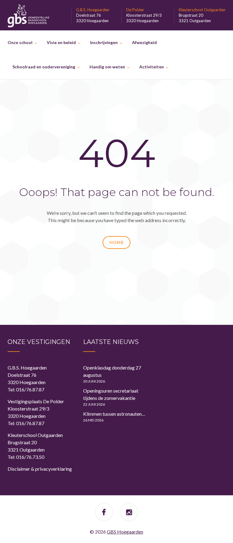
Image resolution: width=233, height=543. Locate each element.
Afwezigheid (144, 42)
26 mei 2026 (93, 420)
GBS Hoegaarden (125, 531)
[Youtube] (129, 513)
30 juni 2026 (94, 381)
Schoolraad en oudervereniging (43, 66)
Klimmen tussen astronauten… (114, 414)
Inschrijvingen (104, 42)
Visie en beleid (61, 42)
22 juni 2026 (94, 404)
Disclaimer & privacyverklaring (40, 469)
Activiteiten (151, 66)
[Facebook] (104, 513)
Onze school (20, 42)
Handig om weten (107, 66)
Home (116, 242)
